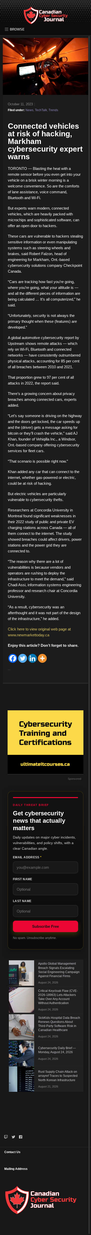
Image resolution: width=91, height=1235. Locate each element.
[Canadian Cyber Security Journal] (45, 19)
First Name (22, 879)
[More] (42, 658)
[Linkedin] (32, 658)
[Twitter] (22, 658)
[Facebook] (12, 658)
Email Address (27, 857)
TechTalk (41, 110)
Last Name (22, 901)
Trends (53, 110)
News (29, 110)
